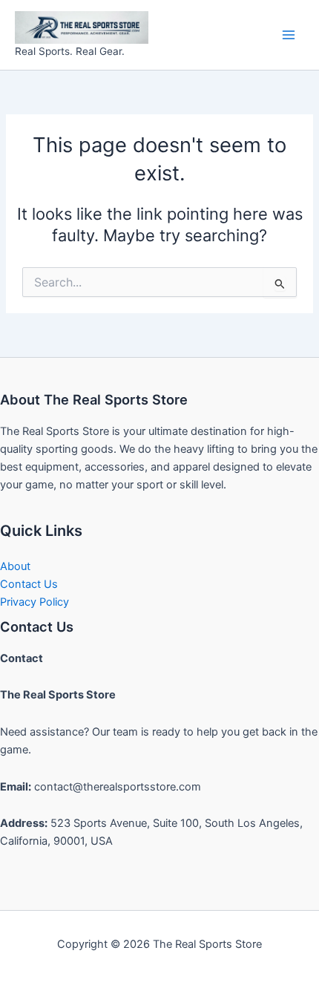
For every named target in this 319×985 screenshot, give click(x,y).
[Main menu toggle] (288, 34)
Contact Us (29, 584)
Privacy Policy (34, 602)
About (15, 566)
